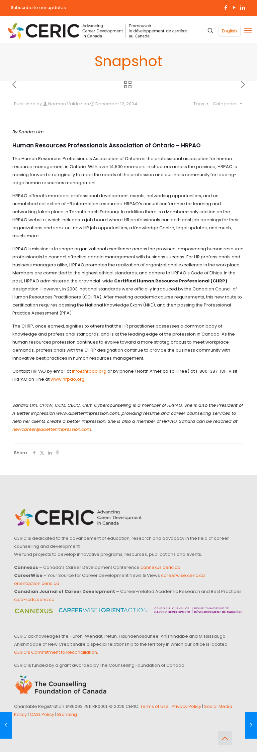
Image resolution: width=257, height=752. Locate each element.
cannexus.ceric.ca (160, 567)
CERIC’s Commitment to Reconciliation (55, 652)
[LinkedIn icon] (242, 7)
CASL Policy (42, 714)
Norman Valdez (65, 104)
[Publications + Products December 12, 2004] (251, 725)
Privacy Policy (186, 706)
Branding (67, 714)
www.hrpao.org (68, 379)
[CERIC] (97, 31)
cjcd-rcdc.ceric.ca (34, 599)
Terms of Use (154, 706)
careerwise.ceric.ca (183, 575)
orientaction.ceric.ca (36, 583)
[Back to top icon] (225, 738)
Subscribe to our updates (38, 7)
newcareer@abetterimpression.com (51, 429)
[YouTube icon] (234, 7)
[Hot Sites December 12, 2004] (6, 725)
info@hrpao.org (89, 371)
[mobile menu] (248, 30)
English (229, 31)
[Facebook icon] (225, 7)
